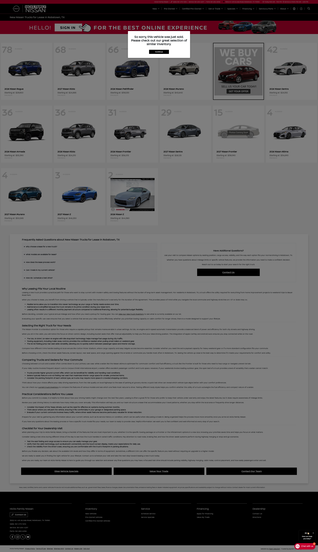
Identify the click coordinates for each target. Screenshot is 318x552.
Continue (159, 52)
